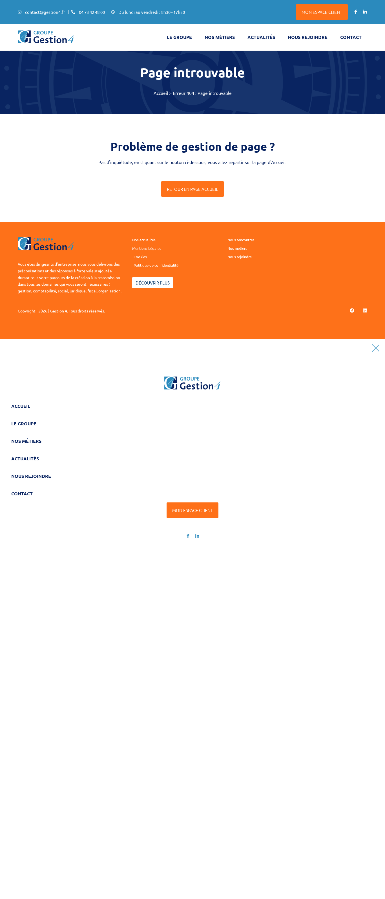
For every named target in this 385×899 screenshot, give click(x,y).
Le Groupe (23, 423)
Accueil (161, 93)
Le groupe (179, 37)
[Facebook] (352, 310)
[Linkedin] (365, 310)
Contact (351, 37)
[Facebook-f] (355, 12)
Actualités (261, 37)
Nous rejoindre (308, 37)
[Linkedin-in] (365, 12)
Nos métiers (220, 37)
